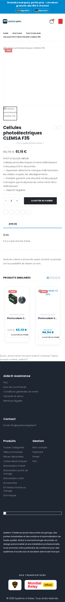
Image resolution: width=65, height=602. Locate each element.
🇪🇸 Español (23, 10)
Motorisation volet (13, 478)
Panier (35, 456)
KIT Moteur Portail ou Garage (14, 489)
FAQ (34, 461)
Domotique (9, 495)
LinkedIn (17, 212)
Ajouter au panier (42, 200)
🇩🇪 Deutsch (41, 10)
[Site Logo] (8, 21)
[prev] (55, 127)
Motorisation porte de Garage (15, 472)
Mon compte (39, 447)
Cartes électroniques (15, 461)
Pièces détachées (13, 456)
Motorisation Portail (14, 465)
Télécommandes (13, 452)
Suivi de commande (14, 387)
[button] (60, 21)
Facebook (5, 212)
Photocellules (17, 314)
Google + (22, 212)
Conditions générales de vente (20, 391)
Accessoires (10, 482)
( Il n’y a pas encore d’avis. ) (30, 143)
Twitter (11, 212)
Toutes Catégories (13, 447)
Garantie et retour (13, 396)
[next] (59, 127)
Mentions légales (12, 400)
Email (28, 212)
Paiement (37, 452)
